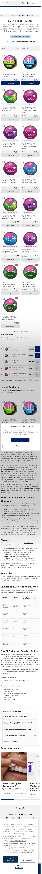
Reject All (27, 860)
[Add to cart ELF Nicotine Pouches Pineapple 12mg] (37, 349)
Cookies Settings (19, 867)
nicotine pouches (16, 390)
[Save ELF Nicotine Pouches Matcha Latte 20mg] (3, 298)
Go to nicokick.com (20, 440)
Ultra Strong (14, 519)
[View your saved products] (29, 10)
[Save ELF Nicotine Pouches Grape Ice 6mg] (23, 232)
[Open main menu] (37, 10)
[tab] (7, 799)
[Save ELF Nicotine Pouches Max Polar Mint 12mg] (23, 55)
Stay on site (20, 446)
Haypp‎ (3, 15)
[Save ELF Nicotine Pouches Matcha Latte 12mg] (23, 265)
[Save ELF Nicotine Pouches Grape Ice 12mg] (3, 126)
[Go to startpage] (8, 10)
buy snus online (25, 658)
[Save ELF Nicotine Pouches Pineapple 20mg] (3, 198)
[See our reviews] (20, 5)
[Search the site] (24, 10)
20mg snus (35, 528)
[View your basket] (33, 10)
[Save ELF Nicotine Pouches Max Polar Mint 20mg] (23, 162)
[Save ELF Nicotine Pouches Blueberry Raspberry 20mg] (23, 126)
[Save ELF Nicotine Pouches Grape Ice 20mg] (23, 198)
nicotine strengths (7, 469)
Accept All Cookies (10, 859)
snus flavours (28, 543)
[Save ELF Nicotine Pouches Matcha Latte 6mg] (3, 265)
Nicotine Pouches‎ (12, 15)
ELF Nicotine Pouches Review (20, 36)
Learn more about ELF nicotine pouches (20, 41)
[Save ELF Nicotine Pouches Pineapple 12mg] (3, 55)
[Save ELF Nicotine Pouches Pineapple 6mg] (3, 90)
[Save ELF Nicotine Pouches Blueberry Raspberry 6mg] (3, 162)
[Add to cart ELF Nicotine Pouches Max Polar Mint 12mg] (37, 355)
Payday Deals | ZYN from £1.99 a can (19, 2)
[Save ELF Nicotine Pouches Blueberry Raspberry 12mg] (23, 90)
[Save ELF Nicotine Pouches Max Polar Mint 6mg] (3, 232)
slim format (29, 576)
